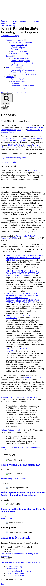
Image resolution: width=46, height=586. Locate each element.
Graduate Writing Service (20, 61)
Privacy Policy (11, 569)
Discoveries (15, 84)
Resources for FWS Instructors (23, 70)
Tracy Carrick (33, 170)
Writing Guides (17, 65)
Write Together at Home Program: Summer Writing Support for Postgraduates (23, 493)
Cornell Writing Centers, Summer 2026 (20, 464)
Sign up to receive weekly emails (13, 158)
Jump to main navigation (10, 21)
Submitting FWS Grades (13, 478)
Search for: (5, 106)
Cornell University (8, 25)
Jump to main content (9, 23)
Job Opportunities (18, 88)
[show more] (25, 40)
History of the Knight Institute (22, 86)
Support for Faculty (18, 72)
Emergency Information (15, 573)
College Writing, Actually (33, 377)
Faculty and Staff (17, 79)
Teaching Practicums (19, 51)
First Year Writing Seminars (21, 42)
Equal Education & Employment (18, 571)
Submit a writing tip (8, 162)
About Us (10, 77)
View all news (6, 518)
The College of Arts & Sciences (13, 92)
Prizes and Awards (18, 81)
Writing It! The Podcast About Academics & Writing (21, 397)
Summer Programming (19, 53)
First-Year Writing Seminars (19, 145)
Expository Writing (18, 49)
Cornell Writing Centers (20, 58)
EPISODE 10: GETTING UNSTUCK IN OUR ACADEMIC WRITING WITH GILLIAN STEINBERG (25, 257)
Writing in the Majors (19, 45)
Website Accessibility (14, 566)
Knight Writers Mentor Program (23, 63)
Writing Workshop (18, 47)
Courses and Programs (15, 40)
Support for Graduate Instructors (23, 74)
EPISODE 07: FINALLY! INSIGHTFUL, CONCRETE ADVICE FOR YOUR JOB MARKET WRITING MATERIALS (22, 273)
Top (2, 584)
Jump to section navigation (30, 21)
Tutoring (9, 56)
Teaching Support (13, 67)
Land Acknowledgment (15, 575)
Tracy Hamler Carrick (15, 537)
